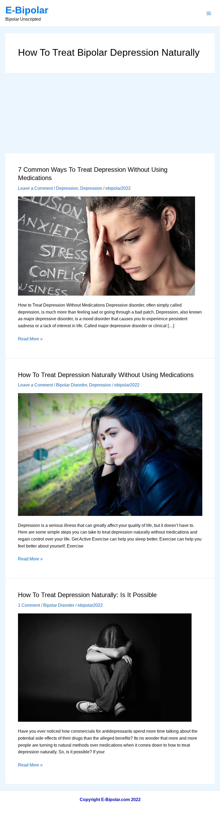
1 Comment (29, 605)
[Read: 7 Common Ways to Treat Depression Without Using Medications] (106, 245)
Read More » (30, 339)
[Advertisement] (110, 113)
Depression (67, 188)
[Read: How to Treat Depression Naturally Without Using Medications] (110, 454)
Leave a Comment (35, 188)
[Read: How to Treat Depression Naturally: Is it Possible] (105, 667)
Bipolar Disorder (71, 385)
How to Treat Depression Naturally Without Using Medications (106, 374)
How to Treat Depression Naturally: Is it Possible (87, 594)
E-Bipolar (26, 10)
